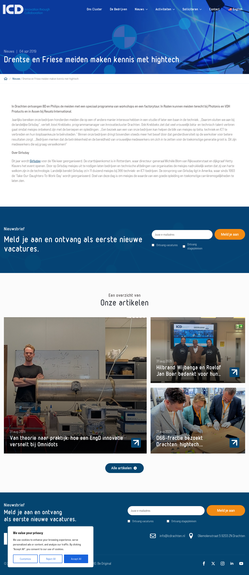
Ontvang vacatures (167, 245)
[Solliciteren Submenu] (201, 9)
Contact (214, 9)
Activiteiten (163, 9)
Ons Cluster (94, 9)
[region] (50, 546)
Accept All (76, 558)
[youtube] (241, 563)
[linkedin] (232, 563)
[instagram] (222, 563)
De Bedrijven (118, 9)
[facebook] (204, 563)
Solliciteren (190, 9)
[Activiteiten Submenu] (175, 9)
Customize (25, 558)
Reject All (51, 558)
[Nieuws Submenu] (148, 9)
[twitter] (213, 563)
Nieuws (139, 9)
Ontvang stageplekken (194, 246)
